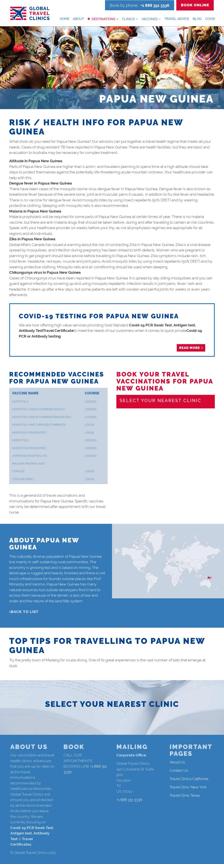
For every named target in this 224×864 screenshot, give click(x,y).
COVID (210, 19)
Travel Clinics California (189, 779)
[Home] (30, 13)
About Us (177, 762)
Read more (189, 348)
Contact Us (179, 770)
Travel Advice (176, 19)
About (78, 19)
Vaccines (150, 19)
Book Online (195, 5)
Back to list (24, 612)
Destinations (103, 19)
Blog (197, 19)
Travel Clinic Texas (185, 795)
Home (64, 19)
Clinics (128, 19)
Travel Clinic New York (188, 787)
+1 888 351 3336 (154, 5)
